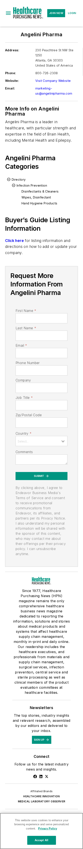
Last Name (26, 328)
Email (21, 345)
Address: (12, 50)
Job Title (24, 397)
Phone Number (28, 363)
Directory (19, 179)
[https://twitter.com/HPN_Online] (46, 776)
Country (23, 433)
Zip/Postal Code (29, 415)
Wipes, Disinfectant (36, 197)
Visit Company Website (53, 80)
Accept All (41, 840)
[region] (41, 831)
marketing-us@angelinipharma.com (53, 91)
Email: (10, 88)
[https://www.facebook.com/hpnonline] (35, 776)
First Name (26, 311)
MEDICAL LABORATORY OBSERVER (41, 801)
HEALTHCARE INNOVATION (41, 796)
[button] (8, 13)
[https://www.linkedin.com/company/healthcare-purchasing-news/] (41, 776)
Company (23, 380)
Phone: (10, 73)
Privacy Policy (47, 828)
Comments (24, 452)
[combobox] (41, 441)
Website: (12, 80)
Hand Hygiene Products (39, 203)
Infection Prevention (32, 185)
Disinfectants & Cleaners (40, 191)
